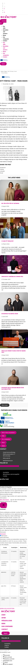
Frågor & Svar (6, 620)
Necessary (4, 535)
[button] (14, 167)
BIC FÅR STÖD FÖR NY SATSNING (10, 203)
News (4, 35)
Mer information (4, 499)
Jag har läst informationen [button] (17, 499)
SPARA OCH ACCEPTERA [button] (7, 608)
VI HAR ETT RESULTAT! (7, 241)
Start (3, 615)
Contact (5, 40)
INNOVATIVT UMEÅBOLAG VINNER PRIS (12, 276)
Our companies (7, 626)
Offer (3, 617)
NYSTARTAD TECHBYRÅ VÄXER (9, 313)
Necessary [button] (3, 534)
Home (2, 71)
